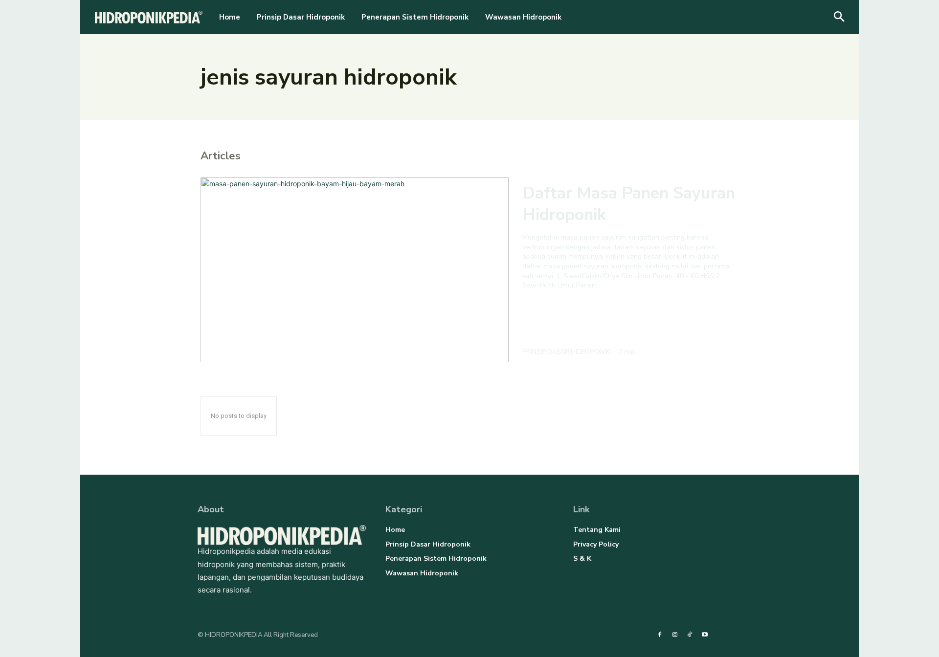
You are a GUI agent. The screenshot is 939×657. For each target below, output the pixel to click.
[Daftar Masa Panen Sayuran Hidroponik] (355, 269)
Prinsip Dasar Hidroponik (566, 352)
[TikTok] (689, 635)
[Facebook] (660, 635)
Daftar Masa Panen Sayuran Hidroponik (628, 204)
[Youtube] (704, 635)
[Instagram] (675, 635)
